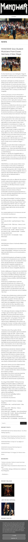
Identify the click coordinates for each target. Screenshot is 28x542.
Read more (5, 474)
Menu (14, 16)
